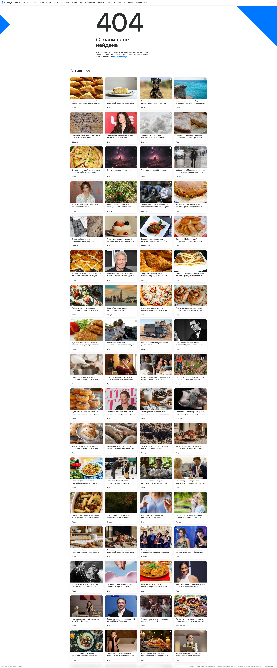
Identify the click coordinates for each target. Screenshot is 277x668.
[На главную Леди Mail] (8, 2)
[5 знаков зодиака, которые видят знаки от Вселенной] (156, 611)
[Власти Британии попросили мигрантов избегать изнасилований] (121, 301)
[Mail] (3, 2)
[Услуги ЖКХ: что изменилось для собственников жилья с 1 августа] (156, 197)
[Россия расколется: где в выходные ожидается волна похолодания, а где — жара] (156, 93)
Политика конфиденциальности (226, 666)
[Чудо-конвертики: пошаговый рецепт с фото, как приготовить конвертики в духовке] (86, 93)
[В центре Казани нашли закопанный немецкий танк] (86, 232)
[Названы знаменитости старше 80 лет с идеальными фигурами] (121, 266)
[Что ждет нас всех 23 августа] (121, 162)
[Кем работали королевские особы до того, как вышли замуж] (190, 577)
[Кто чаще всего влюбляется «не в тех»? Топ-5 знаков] (86, 611)
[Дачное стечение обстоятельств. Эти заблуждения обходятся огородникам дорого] (190, 370)
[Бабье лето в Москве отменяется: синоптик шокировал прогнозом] (190, 162)
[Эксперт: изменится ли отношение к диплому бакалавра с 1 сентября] (156, 542)
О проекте (191, 666)
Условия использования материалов (249, 666)
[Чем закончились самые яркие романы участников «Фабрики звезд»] (190, 542)
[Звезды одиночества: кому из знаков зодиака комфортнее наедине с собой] (190, 646)
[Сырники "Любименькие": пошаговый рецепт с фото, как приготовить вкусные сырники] (190, 232)
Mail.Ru (4, 666)
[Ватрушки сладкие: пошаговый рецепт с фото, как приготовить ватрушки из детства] (190, 301)
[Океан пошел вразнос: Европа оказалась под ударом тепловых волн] (190, 93)
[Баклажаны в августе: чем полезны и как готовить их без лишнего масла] (156, 232)
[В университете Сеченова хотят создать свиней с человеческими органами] (121, 439)
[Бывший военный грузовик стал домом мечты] (156, 335)
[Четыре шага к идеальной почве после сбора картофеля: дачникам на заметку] (156, 439)
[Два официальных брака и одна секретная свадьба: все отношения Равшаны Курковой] (121, 128)
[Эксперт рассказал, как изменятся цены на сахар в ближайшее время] (156, 128)
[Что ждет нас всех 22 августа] (156, 162)
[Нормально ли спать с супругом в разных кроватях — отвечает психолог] (156, 370)
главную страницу (119, 57)
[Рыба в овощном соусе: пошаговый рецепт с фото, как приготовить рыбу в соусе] (156, 577)
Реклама (20, 666)
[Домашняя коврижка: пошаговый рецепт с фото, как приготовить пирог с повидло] (190, 266)
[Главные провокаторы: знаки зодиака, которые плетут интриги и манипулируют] (190, 473)
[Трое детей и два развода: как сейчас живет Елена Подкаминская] (86, 197)
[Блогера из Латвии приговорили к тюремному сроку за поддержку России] (190, 404)
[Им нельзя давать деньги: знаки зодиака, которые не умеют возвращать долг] (121, 577)
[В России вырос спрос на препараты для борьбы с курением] (156, 508)
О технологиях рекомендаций (205, 666)
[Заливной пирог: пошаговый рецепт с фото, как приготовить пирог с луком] (190, 197)
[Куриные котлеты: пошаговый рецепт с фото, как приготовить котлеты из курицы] (86, 335)
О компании (12, 666)
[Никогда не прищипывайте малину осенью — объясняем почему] (121, 197)
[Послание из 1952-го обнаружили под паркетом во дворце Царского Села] (86, 128)
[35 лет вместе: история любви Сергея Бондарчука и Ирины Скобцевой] (86, 577)
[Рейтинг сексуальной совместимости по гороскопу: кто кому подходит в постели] (121, 335)
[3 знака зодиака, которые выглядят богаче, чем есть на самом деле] (156, 473)
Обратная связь (268, 666)
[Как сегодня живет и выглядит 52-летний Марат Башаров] (121, 611)
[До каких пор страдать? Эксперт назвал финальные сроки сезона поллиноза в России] (190, 508)
